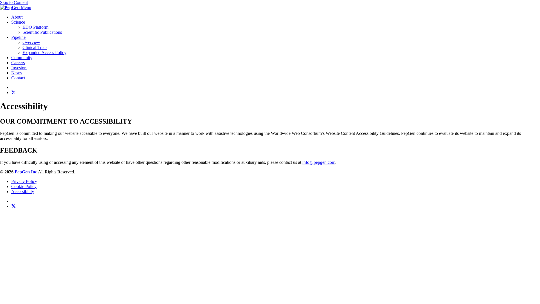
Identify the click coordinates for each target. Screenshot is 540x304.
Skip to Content (14, 2)
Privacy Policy (24, 181)
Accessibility (22, 191)
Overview (31, 42)
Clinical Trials (34, 47)
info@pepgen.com (318, 162)
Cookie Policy (24, 186)
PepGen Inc (26, 171)
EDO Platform (35, 27)
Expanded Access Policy (44, 52)
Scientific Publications (42, 32)
